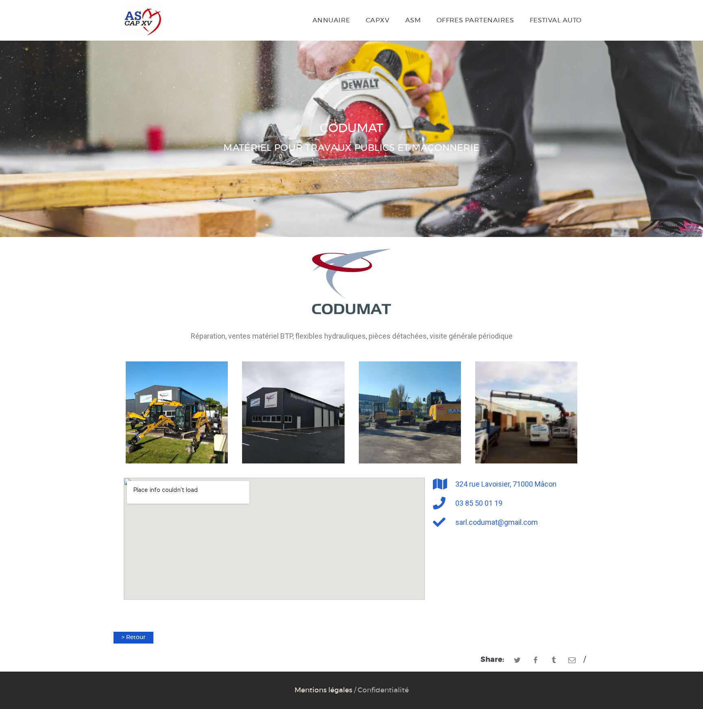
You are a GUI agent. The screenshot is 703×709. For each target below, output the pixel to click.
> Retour (133, 637)
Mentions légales (323, 690)
